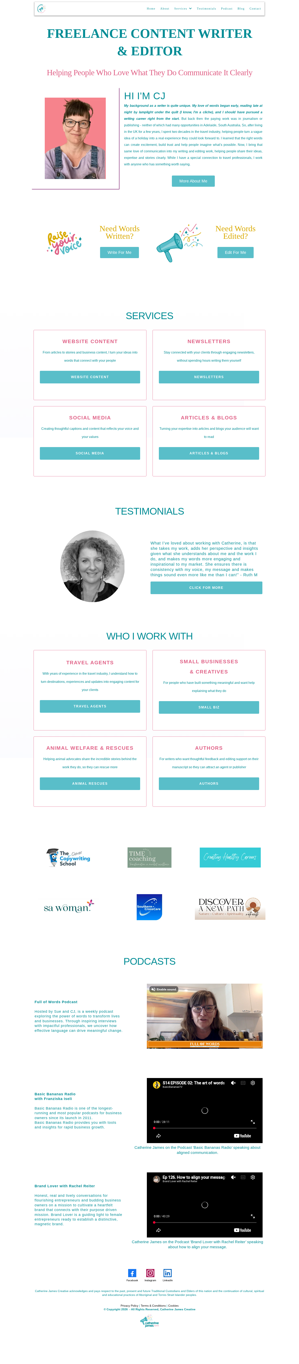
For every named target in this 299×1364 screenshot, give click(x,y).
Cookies (173, 1305)
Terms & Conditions (153, 1305)
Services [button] (181, 8)
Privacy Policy (129, 1305)
